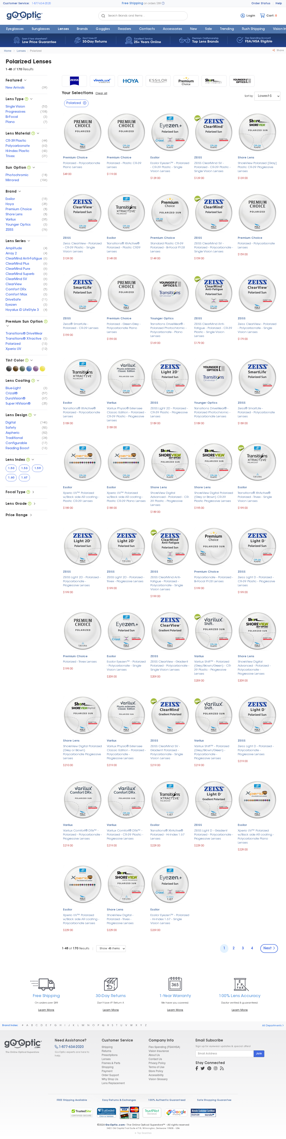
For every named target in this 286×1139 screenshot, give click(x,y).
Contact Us (155, 1059)
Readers (124, 29)
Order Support (110, 1075)
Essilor (155, 157)
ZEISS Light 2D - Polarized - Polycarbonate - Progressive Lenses (82, 581)
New (193, 29)
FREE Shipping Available (72, 1100)
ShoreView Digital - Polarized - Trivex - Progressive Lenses (120, 919)
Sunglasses (41, 29)
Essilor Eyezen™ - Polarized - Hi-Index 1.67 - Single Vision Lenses (169, 919)
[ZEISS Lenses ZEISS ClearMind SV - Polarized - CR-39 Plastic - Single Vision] (213, 132)
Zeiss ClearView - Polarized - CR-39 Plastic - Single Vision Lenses (82, 247)
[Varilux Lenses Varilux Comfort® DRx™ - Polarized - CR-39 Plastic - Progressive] (126, 799)
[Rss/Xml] (222, 1069)
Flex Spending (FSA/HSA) (164, 1047)
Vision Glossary (158, 1079)
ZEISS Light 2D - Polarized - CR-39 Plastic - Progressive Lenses (169, 412)
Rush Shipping (253, 29)
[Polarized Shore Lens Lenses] (214, 81)
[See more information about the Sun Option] (29, 168)
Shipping (107, 1047)
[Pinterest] (209, 1069)
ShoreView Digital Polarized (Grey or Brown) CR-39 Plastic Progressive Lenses (213, 497)
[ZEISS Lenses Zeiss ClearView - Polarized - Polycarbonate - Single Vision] (257, 293)
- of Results (75, 948)
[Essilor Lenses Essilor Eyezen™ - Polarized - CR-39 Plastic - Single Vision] (170, 132)
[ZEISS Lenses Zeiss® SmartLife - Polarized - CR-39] (82, 293)
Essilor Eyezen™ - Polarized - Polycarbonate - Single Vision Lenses (126, 665)
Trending (227, 29)
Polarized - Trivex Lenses (80, 661)
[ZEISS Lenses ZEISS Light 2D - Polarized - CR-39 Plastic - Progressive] (170, 377)
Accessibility (156, 1075)
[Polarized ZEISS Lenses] (74, 81)
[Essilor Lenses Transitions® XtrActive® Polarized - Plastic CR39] (126, 212)
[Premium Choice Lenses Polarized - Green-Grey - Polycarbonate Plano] (126, 293)
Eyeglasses (15, 29)
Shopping (108, 1067)
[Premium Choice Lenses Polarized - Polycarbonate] (257, 212)
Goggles (103, 29)
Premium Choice (75, 157)
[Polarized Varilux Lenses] (102, 81)
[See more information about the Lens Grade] (29, 504)
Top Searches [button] (144, 1133)
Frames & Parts (111, 1063)
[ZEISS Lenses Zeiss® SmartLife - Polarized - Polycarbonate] (257, 377)
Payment (107, 1071)
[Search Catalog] (103, 16)
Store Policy (156, 1071)
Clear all (101, 93)
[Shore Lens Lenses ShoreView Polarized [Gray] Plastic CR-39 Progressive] (257, 132)
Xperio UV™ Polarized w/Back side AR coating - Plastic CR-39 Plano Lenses (126, 497)
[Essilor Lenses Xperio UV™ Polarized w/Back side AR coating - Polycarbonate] (82, 884)
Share (280, 50)
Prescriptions (110, 1055)
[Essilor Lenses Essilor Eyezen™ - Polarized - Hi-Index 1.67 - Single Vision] (170, 884)
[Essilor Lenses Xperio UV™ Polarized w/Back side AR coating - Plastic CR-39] (82, 461)
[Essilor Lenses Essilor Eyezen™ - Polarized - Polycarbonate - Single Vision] (126, 630)
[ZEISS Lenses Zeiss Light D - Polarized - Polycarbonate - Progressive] (257, 715)
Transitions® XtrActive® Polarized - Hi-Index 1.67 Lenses (167, 834)
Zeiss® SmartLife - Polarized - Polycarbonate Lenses (256, 412)
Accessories (172, 29)
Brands (82, 29)
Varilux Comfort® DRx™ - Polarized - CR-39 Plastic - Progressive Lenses (125, 834)
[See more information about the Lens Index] (28, 460)
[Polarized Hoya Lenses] (130, 81)
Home (7, 50)
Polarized (36, 50)
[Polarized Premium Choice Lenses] (186, 81)
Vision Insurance (159, 1051)
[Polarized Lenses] (25, 1046)
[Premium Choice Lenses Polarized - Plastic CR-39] (126, 132)
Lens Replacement (113, 1083)
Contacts (147, 29)
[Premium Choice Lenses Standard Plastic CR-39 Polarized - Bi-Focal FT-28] (170, 212)
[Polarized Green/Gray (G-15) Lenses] (22, 368)
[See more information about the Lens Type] (26, 99)
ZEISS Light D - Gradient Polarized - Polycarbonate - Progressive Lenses (213, 834)
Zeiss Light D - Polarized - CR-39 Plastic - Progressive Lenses (256, 581)
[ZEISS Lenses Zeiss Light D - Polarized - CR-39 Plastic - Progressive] (257, 546)
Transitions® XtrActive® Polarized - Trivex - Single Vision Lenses (255, 497)
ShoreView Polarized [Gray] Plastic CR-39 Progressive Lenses (257, 167)
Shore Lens (246, 157)
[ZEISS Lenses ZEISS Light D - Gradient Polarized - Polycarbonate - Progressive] (213, 799)
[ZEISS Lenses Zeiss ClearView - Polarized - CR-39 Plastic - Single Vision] (82, 212)
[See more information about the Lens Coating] (33, 381)
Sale (208, 29)
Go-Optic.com (115, 1125)
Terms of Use (156, 1067)
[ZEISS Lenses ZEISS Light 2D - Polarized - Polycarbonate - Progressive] (82, 546)
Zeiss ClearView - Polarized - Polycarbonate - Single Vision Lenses (257, 328)
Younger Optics (162, 318)
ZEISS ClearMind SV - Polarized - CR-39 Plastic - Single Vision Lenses (212, 167)
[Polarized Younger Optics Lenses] (242, 81)
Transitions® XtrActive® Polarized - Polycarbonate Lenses (81, 412)
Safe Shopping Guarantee (214, 1100)
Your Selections (77, 93)
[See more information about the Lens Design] (30, 415)
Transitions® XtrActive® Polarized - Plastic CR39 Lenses (124, 247)
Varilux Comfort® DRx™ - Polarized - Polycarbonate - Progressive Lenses (82, 834)
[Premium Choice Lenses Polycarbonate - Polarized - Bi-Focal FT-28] (213, 546)
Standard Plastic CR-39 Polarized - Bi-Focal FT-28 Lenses (167, 247)
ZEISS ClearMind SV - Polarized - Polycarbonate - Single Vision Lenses (213, 247)
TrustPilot (152, 1112)
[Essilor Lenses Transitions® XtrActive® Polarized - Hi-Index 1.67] (170, 799)
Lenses (63, 29)
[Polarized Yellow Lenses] (42, 368)
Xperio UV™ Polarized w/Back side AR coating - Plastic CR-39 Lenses (81, 497)
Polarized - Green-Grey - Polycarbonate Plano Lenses (124, 328)
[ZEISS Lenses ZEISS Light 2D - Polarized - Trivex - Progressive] (126, 546)
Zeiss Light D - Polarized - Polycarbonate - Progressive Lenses (256, 750)
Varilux (111, 403)
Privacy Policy (157, 1063)
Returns (106, 1051)
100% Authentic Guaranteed (166, 1100)
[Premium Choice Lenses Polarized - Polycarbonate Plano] (82, 132)
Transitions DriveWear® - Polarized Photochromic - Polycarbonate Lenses (212, 412)
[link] (106, 1113)
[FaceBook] (197, 1069)
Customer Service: (16, 3)
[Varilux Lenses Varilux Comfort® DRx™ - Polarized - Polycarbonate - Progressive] (82, 799)
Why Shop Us (110, 1079)
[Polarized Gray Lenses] (9, 368)
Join (259, 1053)
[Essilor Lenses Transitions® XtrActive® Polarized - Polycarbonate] (82, 377)
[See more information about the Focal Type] (28, 492)
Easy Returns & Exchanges (119, 1100)
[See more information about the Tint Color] (26, 360)
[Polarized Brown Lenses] (15, 368)
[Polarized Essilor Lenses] (158, 81)
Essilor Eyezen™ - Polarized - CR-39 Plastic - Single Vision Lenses (169, 167)
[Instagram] (215, 1069)
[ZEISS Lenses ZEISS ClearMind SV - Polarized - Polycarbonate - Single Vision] (213, 212)
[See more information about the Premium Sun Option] (45, 322)
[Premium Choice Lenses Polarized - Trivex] (82, 630)
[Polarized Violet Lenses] (35, 368)
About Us (154, 1055)
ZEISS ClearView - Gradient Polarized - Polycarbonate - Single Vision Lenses (169, 665)
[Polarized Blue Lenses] (29, 368)
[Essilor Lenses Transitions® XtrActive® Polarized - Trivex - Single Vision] (257, 461)
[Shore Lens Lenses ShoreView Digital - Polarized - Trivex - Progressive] (126, 884)
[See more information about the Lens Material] (33, 133)
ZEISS (198, 157)
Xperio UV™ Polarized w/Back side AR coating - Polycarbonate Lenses (81, 919)
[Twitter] (203, 1069)
